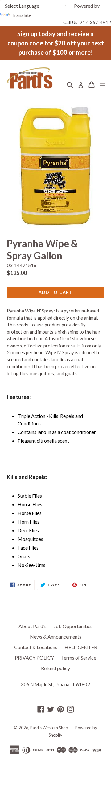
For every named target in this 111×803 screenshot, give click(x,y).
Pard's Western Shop (49, 727)
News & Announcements (55, 636)
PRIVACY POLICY (34, 658)
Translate (21, 15)
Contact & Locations (35, 647)
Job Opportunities (73, 626)
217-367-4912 (95, 22)
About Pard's (32, 626)
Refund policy (55, 668)
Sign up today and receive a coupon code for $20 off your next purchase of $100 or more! (55, 43)
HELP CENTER (80, 647)
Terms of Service (78, 658)
